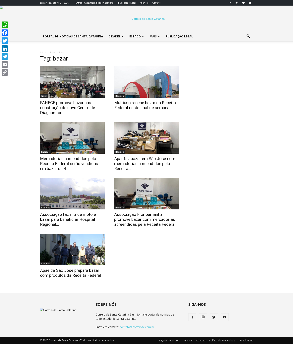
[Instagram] (237, 3)
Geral (44, 96)
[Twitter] (243, 3)
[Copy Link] (5, 72)
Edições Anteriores (104, 2)
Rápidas (119, 96)
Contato (156, 2)
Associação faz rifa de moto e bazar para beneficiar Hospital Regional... (68, 219)
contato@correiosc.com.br (137, 327)
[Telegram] (5, 57)
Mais (153, 36)
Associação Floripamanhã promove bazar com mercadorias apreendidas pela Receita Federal (145, 219)
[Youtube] (250, 3)
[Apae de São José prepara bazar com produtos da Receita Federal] (72, 249)
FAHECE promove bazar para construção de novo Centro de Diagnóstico (67, 107)
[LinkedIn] (5, 49)
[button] (248, 36)
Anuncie (144, 2)
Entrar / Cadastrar (85, 2)
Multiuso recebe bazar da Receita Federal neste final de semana (145, 105)
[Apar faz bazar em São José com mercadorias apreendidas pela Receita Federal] (146, 138)
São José (45, 207)
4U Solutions (246, 340)
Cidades (114, 36)
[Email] (5, 64)
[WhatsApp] (5, 25)
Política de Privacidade (222, 340)
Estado (135, 36)
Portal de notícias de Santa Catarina (73, 36)
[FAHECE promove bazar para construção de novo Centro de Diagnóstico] (72, 82)
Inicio (43, 52)
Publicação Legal (127, 2)
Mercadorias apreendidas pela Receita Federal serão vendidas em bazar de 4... (69, 163)
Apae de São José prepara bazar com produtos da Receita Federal (70, 273)
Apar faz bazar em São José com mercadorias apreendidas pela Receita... (144, 163)
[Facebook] (230, 3)
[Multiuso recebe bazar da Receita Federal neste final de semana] (146, 82)
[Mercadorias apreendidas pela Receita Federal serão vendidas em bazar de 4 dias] (72, 138)
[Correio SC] (146, 19)
